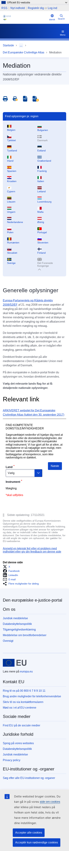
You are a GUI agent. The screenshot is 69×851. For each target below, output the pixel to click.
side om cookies (50, 801)
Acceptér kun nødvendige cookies (36, 842)
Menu (62, 35)
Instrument (13, 481)
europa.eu (26, 671)
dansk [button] (52, 19)
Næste (55, 465)
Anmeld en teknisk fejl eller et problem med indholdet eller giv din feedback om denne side (32, 550)
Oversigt (8, 640)
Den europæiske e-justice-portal (32, 600)
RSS (4, 8)
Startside (8, 45)
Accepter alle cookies (28, 832)
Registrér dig (36, 8)
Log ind (52, 8)
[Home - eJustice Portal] (25, 17)
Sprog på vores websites (18, 743)
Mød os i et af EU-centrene (19, 707)
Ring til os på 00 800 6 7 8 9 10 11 (24, 690)
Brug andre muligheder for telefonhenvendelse (32, 696)
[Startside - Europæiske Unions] (15, 663)
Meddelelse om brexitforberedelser (24, 635)
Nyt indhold (17, 8)
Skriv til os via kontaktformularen (23, 701)
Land (9, 467)
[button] (7, 567)
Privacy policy (11, 760)
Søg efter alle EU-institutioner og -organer (29, 777)
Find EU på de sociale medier (21, 725)
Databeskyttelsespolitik (17, 623)
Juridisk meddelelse (15, 618)
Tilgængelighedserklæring (19, 629)
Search (61, 19)
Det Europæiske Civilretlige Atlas (23, 52)
